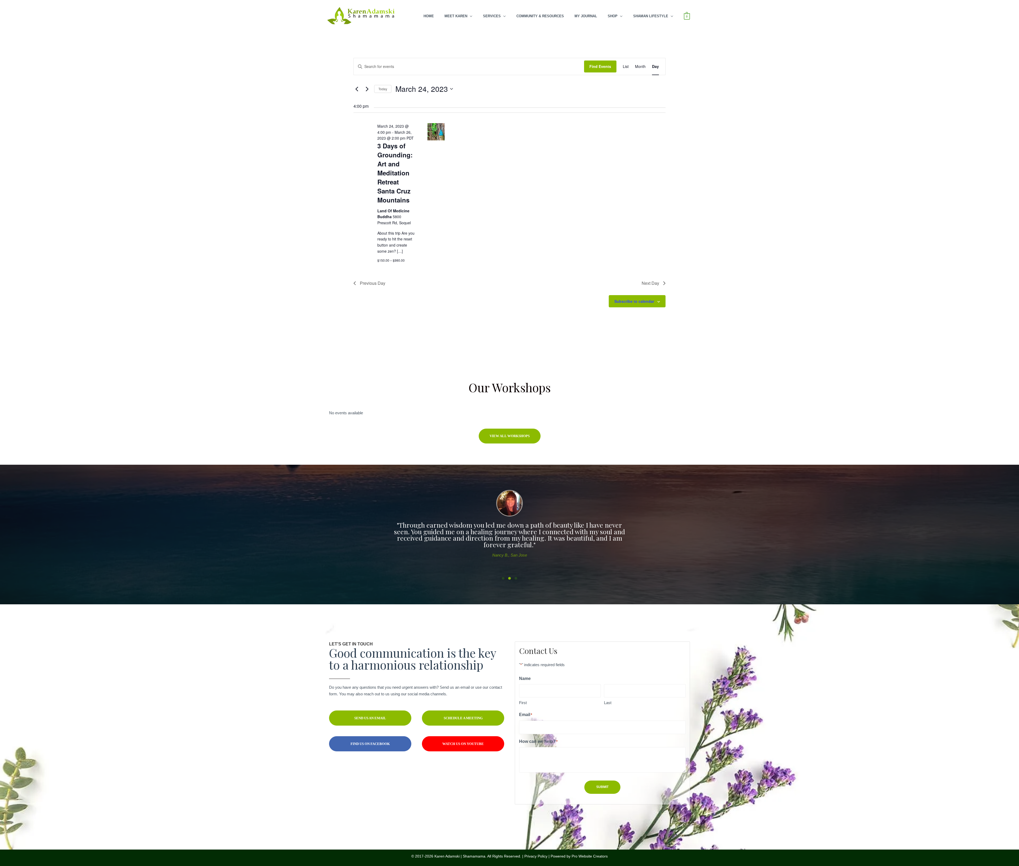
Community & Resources (540, 16)
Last (607, 702)
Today (382, 89)
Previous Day (372, 283)
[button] (510, 436)
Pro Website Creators (590, 856)
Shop (613, 16)
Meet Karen (455, 16)
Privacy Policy (535, 856)
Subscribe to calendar (634, 301)
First (523, 702)
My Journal (586, 16)
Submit (602, 787)
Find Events (600, 66)
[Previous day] (356, 89)
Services (492, 16)
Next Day (650, 283)
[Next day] (367, 89)
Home (429, 16)
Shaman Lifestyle (650, 16)
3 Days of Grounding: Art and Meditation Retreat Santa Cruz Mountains (395, 172)
